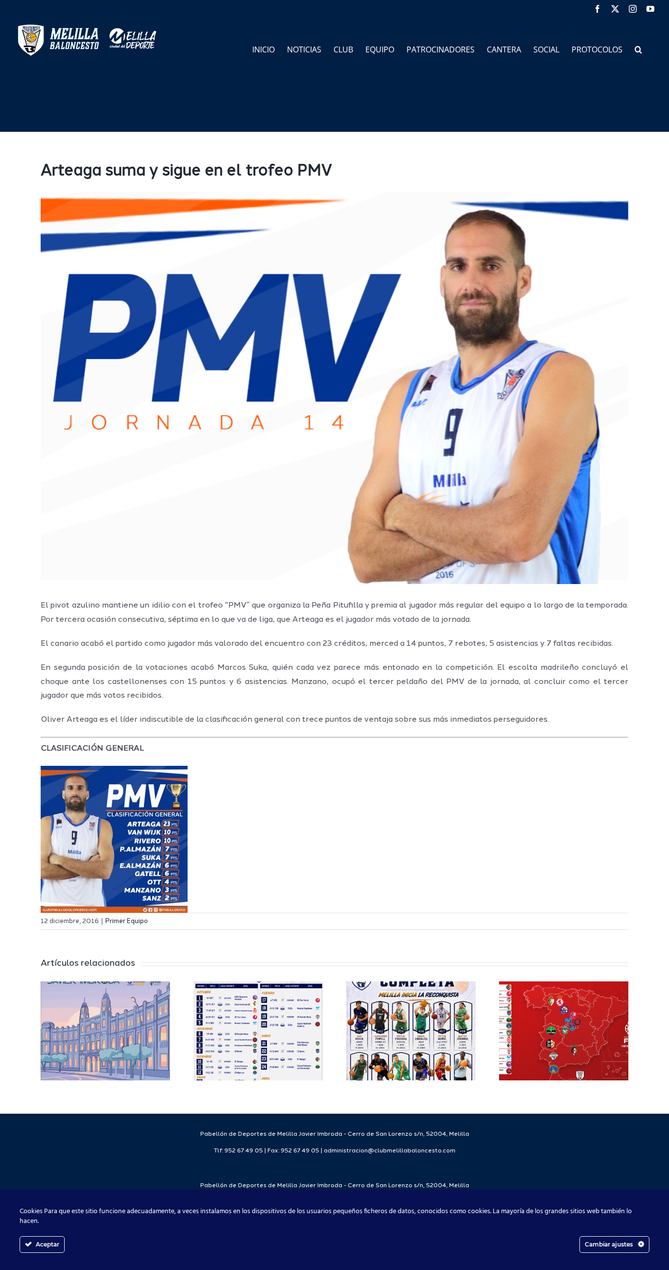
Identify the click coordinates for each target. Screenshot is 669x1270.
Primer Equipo (126, 921)
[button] (638, 48)
